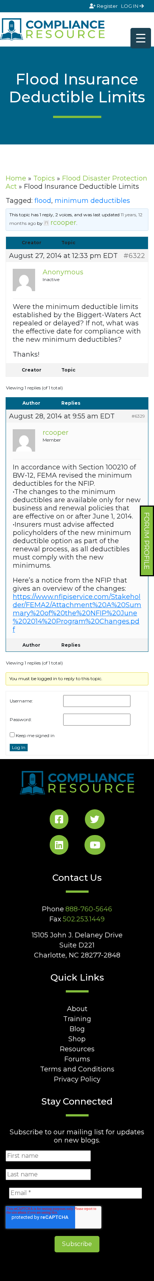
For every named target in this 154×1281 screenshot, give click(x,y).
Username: (21, 701)
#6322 (134, 255)
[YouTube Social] (94, 846)
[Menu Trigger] (140, 38)
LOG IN (130, 6)
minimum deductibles (92, 201)
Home (16, 178)
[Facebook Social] (59, 820)
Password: (21, 719)
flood (42, 201)
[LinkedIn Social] (59, 846)
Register (107, 6)
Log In (18, 747)
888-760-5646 (88, 909)
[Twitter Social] (95, 820)
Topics (44, 178)
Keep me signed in (35, 735)
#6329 (138, 416)
